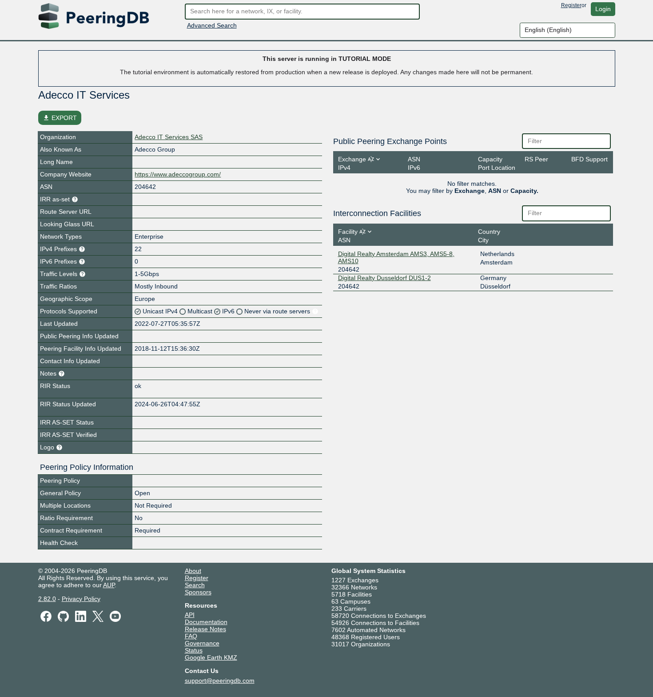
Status (194, 650)
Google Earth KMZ (211, 657)
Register (571, 5)
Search (195, 585)
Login (603, 8)
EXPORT (60, 117)
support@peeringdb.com (220, 680)
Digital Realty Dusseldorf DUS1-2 (384, 277)
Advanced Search (212, 25)
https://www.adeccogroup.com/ (178, 174)
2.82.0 (47, 598)
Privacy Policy (81, 598)
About (193, 570)
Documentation (206, 621)
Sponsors (198, 592)
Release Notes (205, 629)
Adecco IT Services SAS (169, 136)
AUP (109, 585)
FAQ (191, 636)
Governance (202, 643)
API (190, 614)
